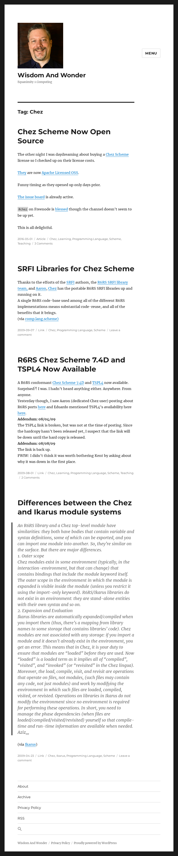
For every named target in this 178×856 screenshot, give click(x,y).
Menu (151, 53)
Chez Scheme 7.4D (68, 382)
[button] (89, 829)
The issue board (31, 197)
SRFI (70, 282)
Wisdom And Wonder (52, 75)
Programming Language (90, 239)
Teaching (24, 243)
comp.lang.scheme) (42, 319)
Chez (53, 239)
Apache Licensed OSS (60, 172)
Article (41, 239)
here (42, 407)
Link (41, 330)
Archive (24, 797)
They (22, 172)
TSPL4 (97, 382)
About (23, 786)
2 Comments (30, 477)
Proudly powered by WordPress (95, 843)
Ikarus (30, 744)
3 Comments (44, 243)
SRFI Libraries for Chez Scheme (76, 268)
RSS (21, 818)
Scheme (115, 239)
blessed (61, 209)
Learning (64, 239)
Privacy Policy (29, 808)
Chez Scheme (117, 154)
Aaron (41, 288)
